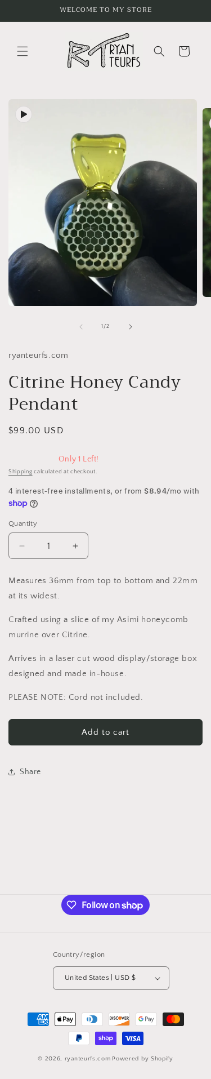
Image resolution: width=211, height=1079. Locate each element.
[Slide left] (81, 326)
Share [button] (30, 771)
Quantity (22, 523)
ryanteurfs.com (88, 1058)
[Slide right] (130, 326)
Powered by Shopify (142, 1058)
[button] (22, 51)
